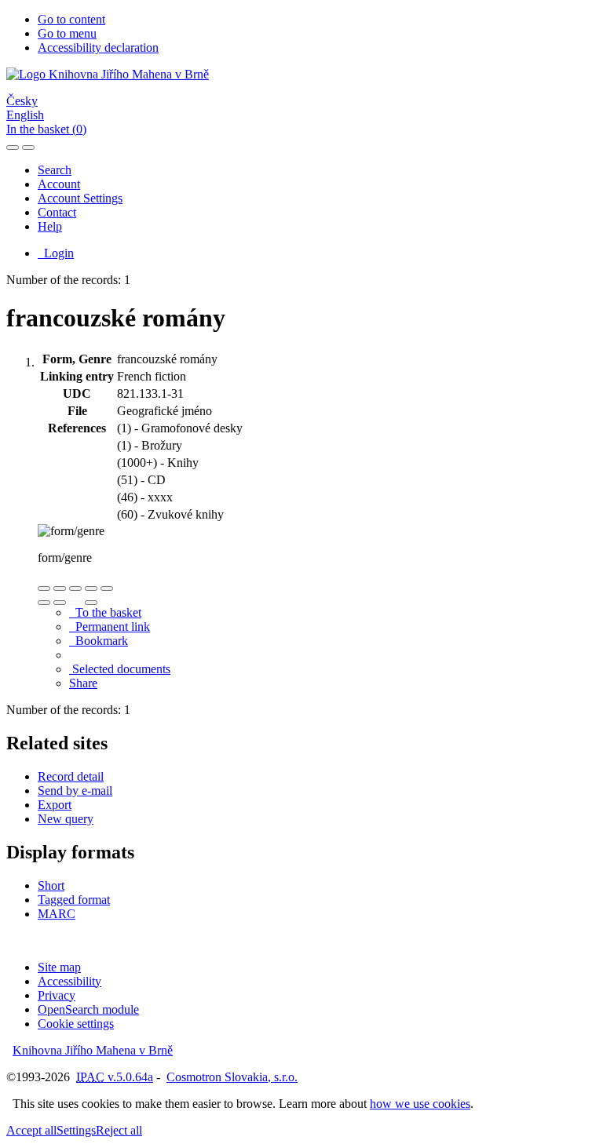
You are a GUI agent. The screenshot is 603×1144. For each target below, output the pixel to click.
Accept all (31, 1130)
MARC (56, 913)
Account (59, 184)
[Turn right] (59, 602)
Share (83, 683)
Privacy (56, 995)
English (25, 115)
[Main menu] (28, 147)
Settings (76, 1130)
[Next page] (91, 602)
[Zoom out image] (59, 588)
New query (65, 818)
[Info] (106, 588)
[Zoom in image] (44, 588)
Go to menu (67, 33)
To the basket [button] (105, 612)
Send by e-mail (75, 790)
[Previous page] (75, 602)
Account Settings (80, 198)
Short (51, 885)
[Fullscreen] (91, 588)
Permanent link (109, 626)
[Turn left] (44, 602)
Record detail (71, 776)
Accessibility (69, 981)
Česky (22, 100)
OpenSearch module (88, 1009)
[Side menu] (12, 147)
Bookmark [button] (98, 640)
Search (54, 170)
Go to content (71, 19)
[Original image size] (75, 588)
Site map (59, 967)
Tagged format (74, 899)
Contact (57, 212)
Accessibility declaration (98, 47)
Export (54, 804)
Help (50, 226)
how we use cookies (420, 1103)
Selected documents (119, 669)
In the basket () (46, 129)
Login (56, 253)
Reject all (119, 1130)
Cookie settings (76, 1023)
